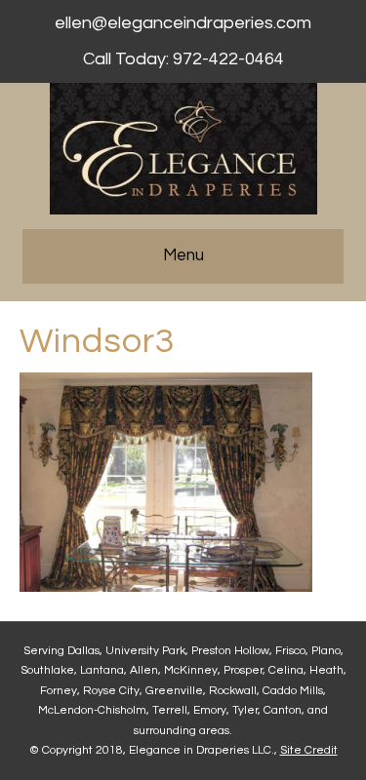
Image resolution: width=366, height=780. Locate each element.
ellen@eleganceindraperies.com (183, 23)
